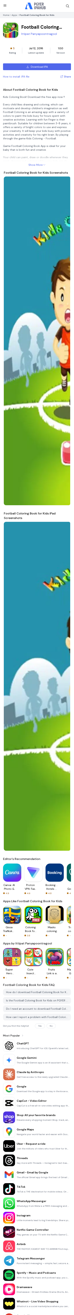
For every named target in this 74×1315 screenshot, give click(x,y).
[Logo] (35, 6)
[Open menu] (5, 5)
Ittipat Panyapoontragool (39, 34)
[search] (67, 6)
